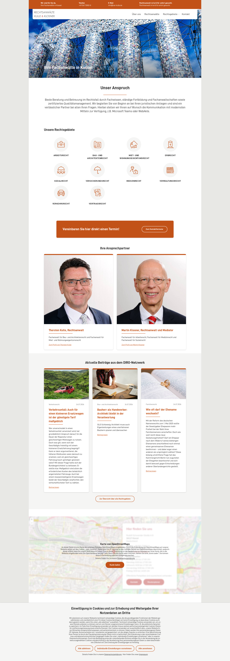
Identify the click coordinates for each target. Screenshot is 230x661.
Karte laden (115, 565)
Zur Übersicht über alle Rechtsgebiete (115, 499)
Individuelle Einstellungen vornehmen (114, 648)
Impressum (143, 654)
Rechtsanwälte (151, 14)
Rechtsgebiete (170, 14)
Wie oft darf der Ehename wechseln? (161, 411)
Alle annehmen (145, 648)
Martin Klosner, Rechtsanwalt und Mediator (147, 330)
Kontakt (186, 14)
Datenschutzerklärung (126, 558)
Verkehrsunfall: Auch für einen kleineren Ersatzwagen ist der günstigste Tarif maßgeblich (66, 415)
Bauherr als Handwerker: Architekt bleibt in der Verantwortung (112, 413)
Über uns (136, 14)
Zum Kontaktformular (154, 229)
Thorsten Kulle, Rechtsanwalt (66, 330)
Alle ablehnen (84, 648)
